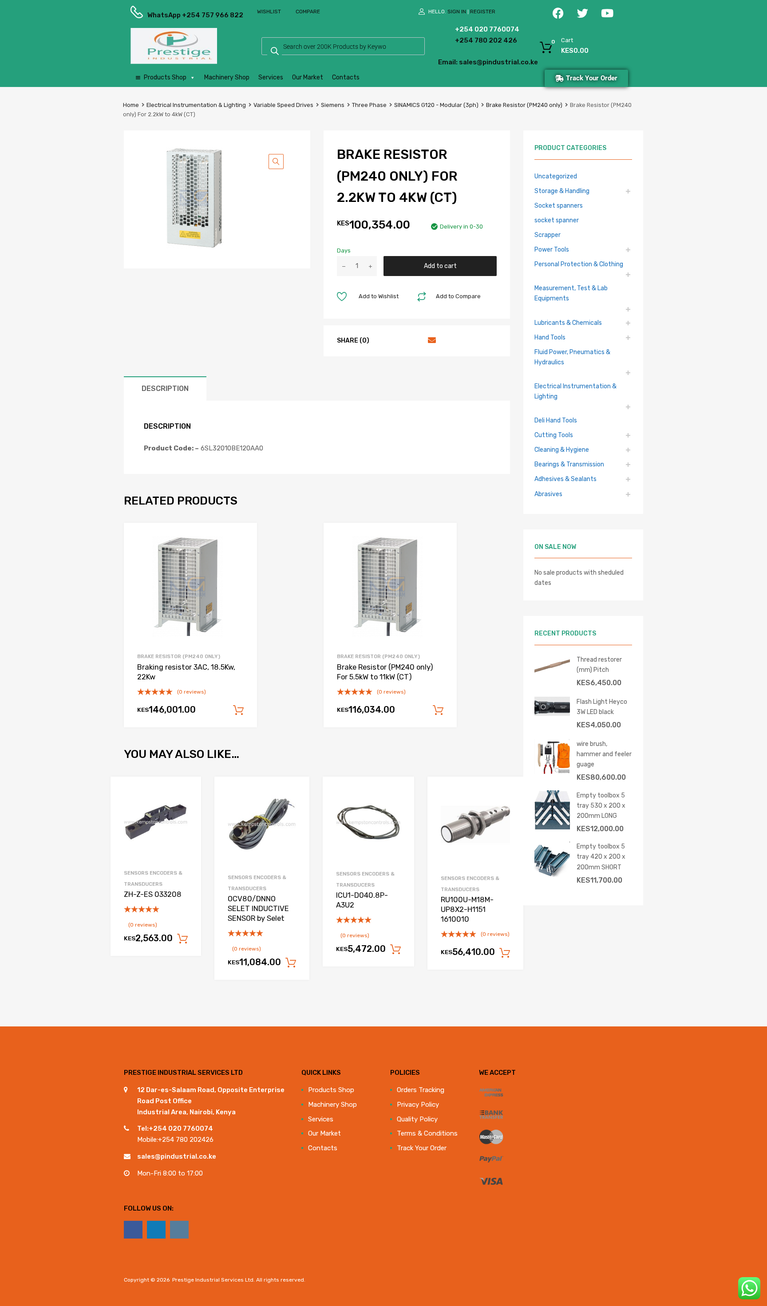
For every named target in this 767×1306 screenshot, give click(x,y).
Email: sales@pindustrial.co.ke (464, 62)
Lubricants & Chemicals (568, 322)
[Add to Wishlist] (186, 793)
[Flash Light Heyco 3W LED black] (552, 713)
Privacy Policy (418, 1105)
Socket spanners (558, 205)
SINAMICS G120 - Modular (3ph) (436, 105)
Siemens (332, 105)
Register (482, 11)
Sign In (456, 11)
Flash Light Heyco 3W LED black (602, 706)
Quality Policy (417, 1119)
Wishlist (269, 11)
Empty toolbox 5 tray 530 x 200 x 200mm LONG (601, 805)
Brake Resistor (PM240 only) (524, 105)
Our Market (307, 77)
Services (270, 77)
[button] (276, 161)
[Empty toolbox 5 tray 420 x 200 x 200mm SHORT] (552, 874)
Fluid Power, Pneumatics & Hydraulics (572, 357)
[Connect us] (133, 1229)
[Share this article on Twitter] (398, 340)
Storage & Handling (561, 190)
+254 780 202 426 (472, 40)
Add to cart (440, 265)
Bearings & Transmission (569, 464)
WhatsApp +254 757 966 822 (169, 15)
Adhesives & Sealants (565, 478)
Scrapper (547, 234)
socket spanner (556, 220)
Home (131, 105)
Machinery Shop (226, 77)
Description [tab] (165, 388)
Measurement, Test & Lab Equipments (571, 293)
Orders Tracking (420, 1090)
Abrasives (548, 493)
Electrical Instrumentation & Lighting (196, 105)
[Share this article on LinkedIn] (414, 340)
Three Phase (369, 105)
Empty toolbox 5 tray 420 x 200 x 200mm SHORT (601, 856)
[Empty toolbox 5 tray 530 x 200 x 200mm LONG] (552, 827)
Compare (308, 11)
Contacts (346, 77)
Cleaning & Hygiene (561, 449)
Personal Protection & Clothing (578, 264)
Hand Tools (549, 337)
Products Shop (165, 77)
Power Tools (551, 249)
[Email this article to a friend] (430, 340)
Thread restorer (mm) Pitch (599, 664)
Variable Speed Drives (283, 105)
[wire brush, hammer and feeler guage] (552, 772)
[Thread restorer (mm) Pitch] (552, 673)
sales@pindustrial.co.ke (176, 1156)
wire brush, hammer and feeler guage (604, 754)
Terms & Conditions (427, 1133)
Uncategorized (555, 176)
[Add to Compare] (186, 807)
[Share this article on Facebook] (382, 340)
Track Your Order (422, 1148)
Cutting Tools (553, 434)
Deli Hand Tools (555, 420)
